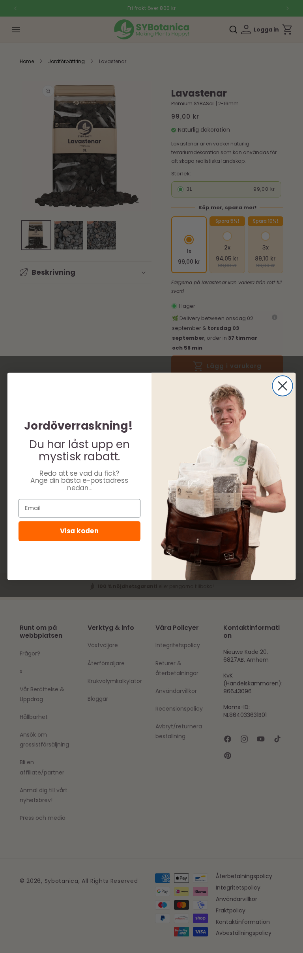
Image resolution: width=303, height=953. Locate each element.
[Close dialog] (282, 386)
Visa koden (79, 531)
